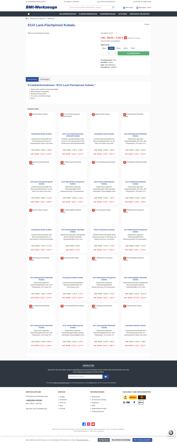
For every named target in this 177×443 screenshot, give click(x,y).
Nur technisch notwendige (121, 440)
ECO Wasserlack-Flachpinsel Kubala (72, 183)
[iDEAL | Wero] (125, 397)
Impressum (95, 402)
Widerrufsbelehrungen (99, 408)
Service (61, 392)
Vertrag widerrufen (98, 411)
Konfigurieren (104, 440)
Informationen (97, 392)
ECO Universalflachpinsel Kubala (104, 183)
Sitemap (62, 408)
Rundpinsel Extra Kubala (104, 134)
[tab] (32, 79)
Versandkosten (83, 429)
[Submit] (105, 377)
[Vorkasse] (127, 402)
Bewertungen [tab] (44, 79)
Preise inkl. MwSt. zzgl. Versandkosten (110, 41)
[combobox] (90, 7)
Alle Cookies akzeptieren (142, 440)
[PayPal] (134, 402)
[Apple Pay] (141, 402)
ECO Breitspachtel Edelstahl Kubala (135, 135)
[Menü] (174, 430)
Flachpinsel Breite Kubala (41, 134)
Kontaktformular (42, 408)
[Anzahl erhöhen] (115, 53)
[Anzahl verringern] (103, 53)
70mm (133, 48)
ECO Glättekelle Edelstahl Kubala (135, 183)
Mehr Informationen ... (83, 440)
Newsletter (63, 399)
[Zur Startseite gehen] (41, 7)
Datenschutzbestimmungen (62, 382)
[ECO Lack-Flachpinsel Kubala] (62, 52)
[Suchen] (113, 7)
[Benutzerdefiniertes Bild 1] (133, 397)
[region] (62, 52)
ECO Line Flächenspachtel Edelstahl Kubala (72, 135)
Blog (61, 405)
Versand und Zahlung (99, 399)
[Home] (28, 14)
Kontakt (62, 397)
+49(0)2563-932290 (34, 400)
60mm (126, 48)
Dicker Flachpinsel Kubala (104, 230)
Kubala (147, 24)
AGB (90, 382)
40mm (111, 48)
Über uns (63, 402)
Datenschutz (96, 397)
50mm (119, 48)
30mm (104, 48)
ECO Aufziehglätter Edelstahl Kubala (72, 231)
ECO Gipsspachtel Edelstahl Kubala (41, 326)
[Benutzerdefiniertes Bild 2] (142, 397)
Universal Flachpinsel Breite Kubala (41, 183)
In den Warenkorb (133, 53)
